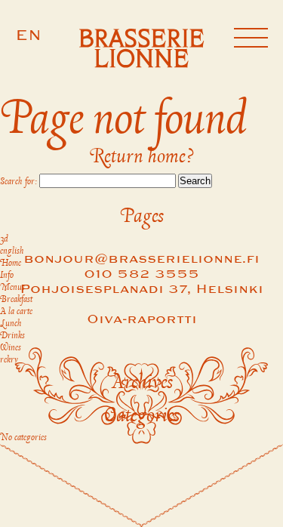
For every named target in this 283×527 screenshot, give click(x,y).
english (12, 251)
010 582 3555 (141, 274)
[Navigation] (251, 40)
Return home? (141, 156)
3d (4, 239)
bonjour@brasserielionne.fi (141, 259)
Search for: (18, 182)
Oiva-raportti (142, 319)
